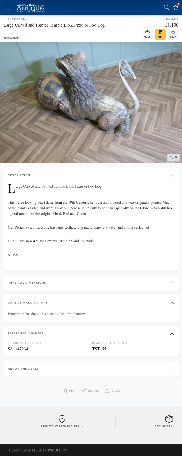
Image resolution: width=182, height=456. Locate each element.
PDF (72, 390)
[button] (147, 34)
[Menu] (8, 7)
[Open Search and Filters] (166, 7)
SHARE (93, 390)
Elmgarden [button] (12, 37)
